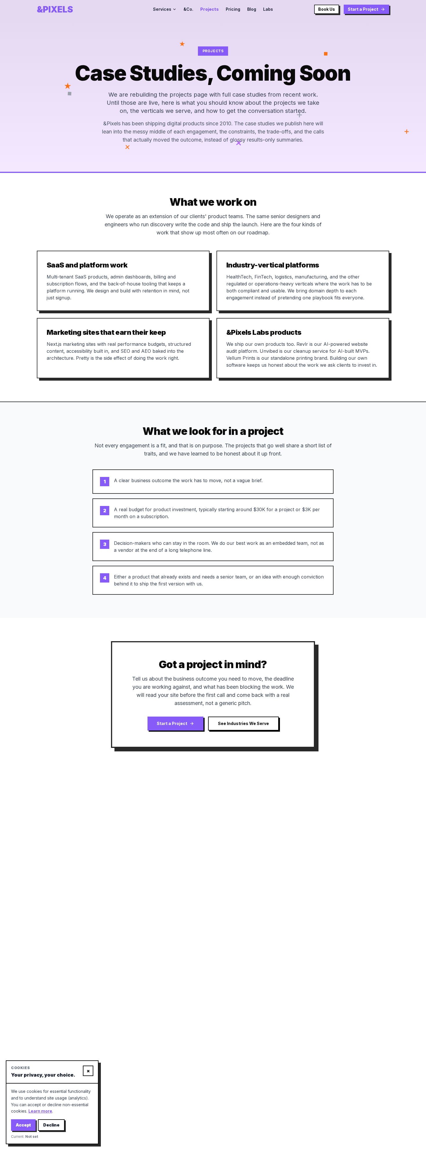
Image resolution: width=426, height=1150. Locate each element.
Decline (51, 1124)
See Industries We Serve (243, 723)
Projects (209, 9)
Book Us (326, 9)
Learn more (40, 1111)
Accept (23, 1124)
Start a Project (363, 9)
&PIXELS (55, 9)
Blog (251, 9)
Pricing (233, 9)
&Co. (188, 9)
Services (162, 9)
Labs (268, 9)
